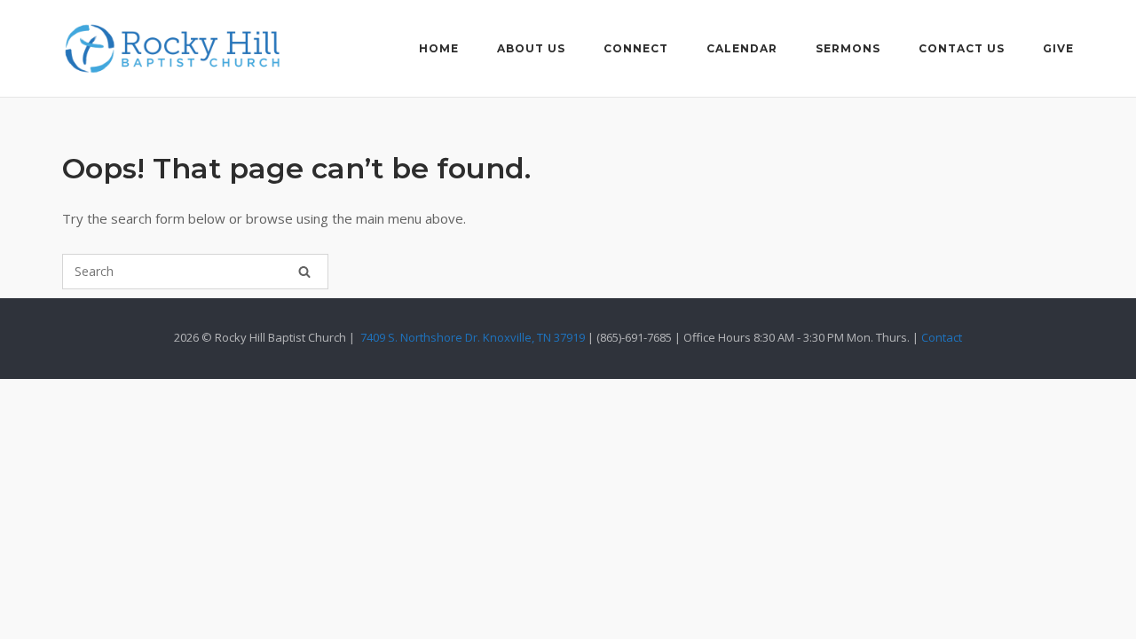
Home (439, 48)
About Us (531, 48)
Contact (941, 337)
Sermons (848, 48)
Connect (636, 48)
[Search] (304, 271)
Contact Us (962, 48)
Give (1058, 48)
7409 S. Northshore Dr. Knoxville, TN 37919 (472, 337)
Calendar (741, 48)
